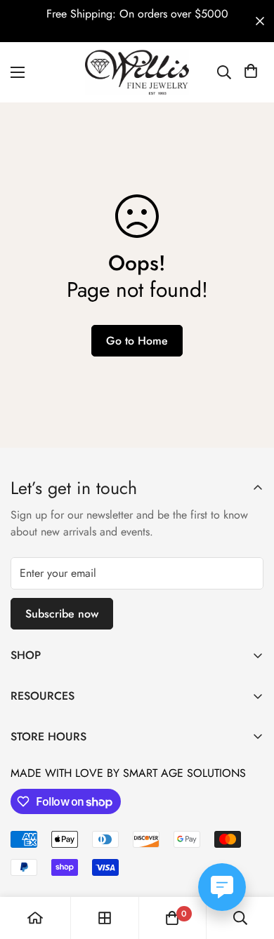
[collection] (105, 918)
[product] (35, 918)
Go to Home (137, 341)
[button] (250, 72)
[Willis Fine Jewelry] (137, 72)
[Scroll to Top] (249, 865)
